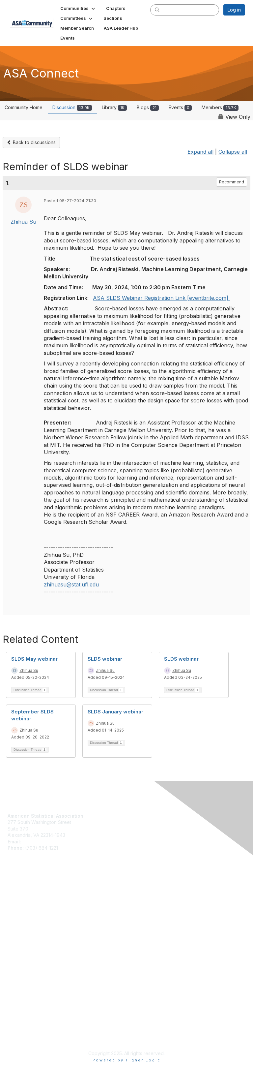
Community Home (23, 107)
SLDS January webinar (115, 711)
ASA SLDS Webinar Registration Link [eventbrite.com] (161, 298)
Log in (234, 10)
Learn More (20, 904)
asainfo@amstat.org (43, 841)
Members (219, 107)
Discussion (71, 107)
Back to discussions (34, 142)
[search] (157, 9)
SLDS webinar (105, 659)
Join (12, 891)
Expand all (200, 151)
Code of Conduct (26, 954)
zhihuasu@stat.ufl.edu (71, 584)
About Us (17, 948)
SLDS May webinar (34, 659)
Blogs (146, 107)
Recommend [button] (231, 181)
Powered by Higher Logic (127, 1060)
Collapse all (232, 151)
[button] (78, 8)
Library (113, 107)
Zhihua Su (23, 221)
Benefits (16, 898)
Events (179, 107)
